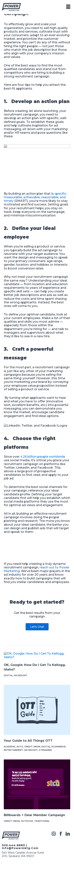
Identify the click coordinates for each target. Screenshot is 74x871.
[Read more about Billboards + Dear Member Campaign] (37, 784)
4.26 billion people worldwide (42, 456)
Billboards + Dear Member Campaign (34, 815)
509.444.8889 (13, 845)
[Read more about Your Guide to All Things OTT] (37, 709)
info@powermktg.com (20, 848)
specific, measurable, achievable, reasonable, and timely (35, 197)
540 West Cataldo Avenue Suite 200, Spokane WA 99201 (23, 854)
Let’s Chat (37, 626)
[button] (68, 7)
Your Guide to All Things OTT (28, 740)
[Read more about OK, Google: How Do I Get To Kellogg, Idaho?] (37, 655)
